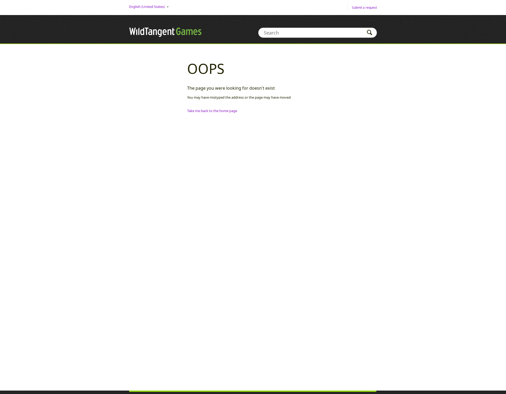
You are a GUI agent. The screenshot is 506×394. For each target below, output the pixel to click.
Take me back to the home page (212, 110)
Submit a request (364, 7)
